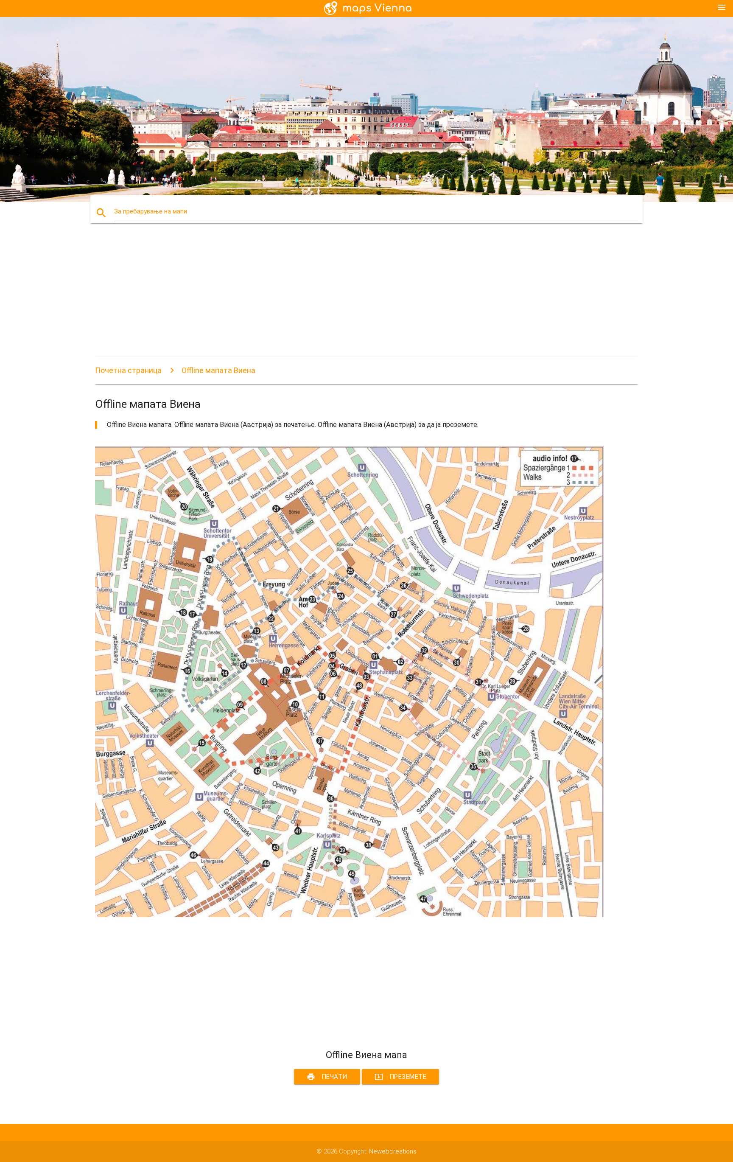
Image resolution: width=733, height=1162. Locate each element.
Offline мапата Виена (218, 370)
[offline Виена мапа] (349, 915)
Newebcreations (393, 1151)
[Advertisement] (349, 297)
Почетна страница (128, 370)
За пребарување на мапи (150, 211)
